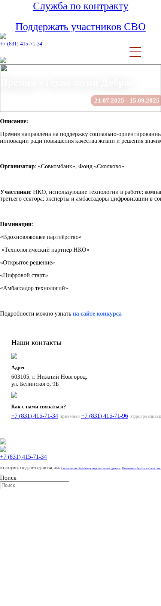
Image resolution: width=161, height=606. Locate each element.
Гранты (60, 73)
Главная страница (22, 73)
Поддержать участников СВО (80, 26)
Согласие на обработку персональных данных (91, 468)
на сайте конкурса (97, 313)
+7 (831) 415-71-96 (104, 416)
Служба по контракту (80, 6)
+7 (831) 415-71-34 (21, 44)
